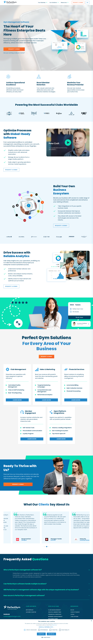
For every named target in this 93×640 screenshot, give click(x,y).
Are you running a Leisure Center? (14, 53)
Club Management (54, 610)
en (87, 2)
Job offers (74, 616)
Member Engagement (55, 616)
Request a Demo (78, 2)
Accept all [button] (41, 634)
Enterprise (29, 610)
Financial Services (54, 614)
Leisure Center (31, 612)
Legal (72, 614)
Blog (72, 610)
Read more (54, 625)
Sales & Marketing (54, 612)
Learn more (17, 400)
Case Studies (75, 612)
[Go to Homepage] (9, 2)
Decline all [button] (51, 634)
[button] (46, 627)
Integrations (53, 618)
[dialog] (46, 629)
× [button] (91, 620)
